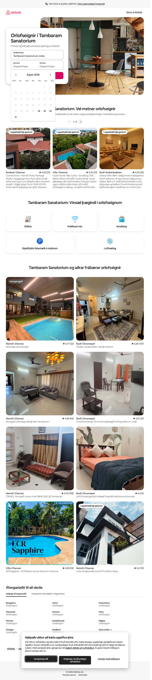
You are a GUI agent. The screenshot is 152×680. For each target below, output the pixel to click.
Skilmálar (83, 675)
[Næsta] (80, 121)
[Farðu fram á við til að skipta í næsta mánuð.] (50, 75)
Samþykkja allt (41, 659)
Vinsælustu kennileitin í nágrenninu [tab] (48, 593)
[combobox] (37, 56)
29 (44, 111)
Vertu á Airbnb (134, 12)
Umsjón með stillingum (109, 659)
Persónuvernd (69, 675)
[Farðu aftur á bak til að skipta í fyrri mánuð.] (16, 75)
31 (16, 117)
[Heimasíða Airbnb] (13, 12)
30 (50, 111)
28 (39, 111)
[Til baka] (69, 121)
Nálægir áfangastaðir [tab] (16, 593)
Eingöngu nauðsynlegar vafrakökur (75, 660)
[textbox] (24, 66)
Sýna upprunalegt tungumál (91, 4)
